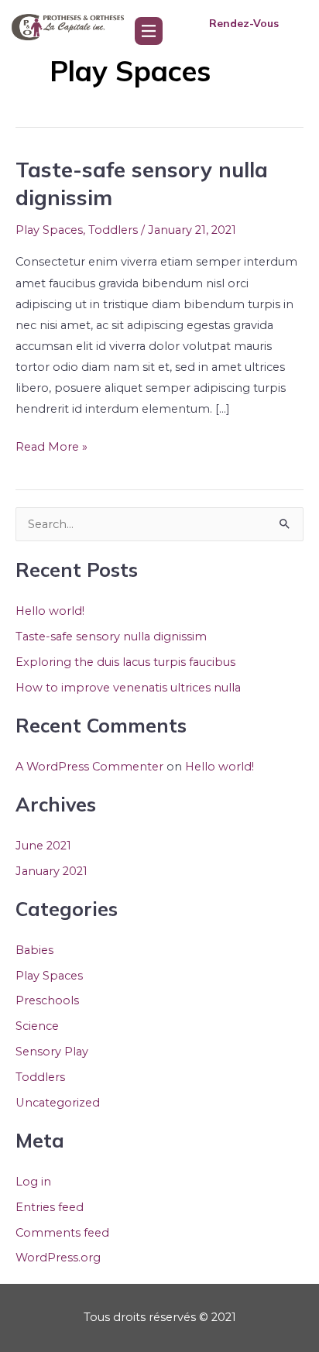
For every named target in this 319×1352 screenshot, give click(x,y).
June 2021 (43, 846)
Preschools (47, 1000)
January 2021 (51, 871)
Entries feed (49, 1207)
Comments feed (62, 1233)
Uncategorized (57, 1103)
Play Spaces (49, 230)
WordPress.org (58, 1257)
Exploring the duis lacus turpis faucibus (125, 662)
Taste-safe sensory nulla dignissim (111, 636)
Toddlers (113, 230)
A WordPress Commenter (89, 767)
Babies (34, 950)
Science (37, 1026)
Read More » (51, 445)
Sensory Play (51, 1052)
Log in (33, 1182)
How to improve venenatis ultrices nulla (128, 688)
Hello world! (49, 611)
